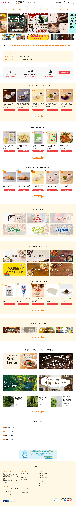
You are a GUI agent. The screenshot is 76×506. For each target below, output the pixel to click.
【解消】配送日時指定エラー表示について (27, 59)
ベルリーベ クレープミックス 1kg (8, 299)
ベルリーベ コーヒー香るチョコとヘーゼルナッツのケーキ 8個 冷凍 (23, 104)
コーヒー (51, 45)
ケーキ (14, 45)
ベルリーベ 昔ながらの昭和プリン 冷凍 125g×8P (38, 299)
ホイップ (68, 45)
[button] (17, 6)
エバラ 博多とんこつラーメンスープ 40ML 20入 (52, 146)
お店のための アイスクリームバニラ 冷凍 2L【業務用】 (52, 299)
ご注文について (23, 475)
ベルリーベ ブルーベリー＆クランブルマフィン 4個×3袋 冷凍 (66, 104)
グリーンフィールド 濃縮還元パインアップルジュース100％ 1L (9, 146)
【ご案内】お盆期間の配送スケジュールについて (28, 53)
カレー (45, 45)
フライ (19, 45)
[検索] (43, 2)
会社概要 (40, 483)
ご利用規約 (41, 475)
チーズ (40, 45)
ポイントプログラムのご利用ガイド (27, 485)
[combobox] (35, 2)
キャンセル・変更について (25, 481)
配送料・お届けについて (25, 477)
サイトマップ (41, 485)
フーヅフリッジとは (42, 481)
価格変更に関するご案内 (24, 56)
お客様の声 (23, 490)
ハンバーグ (25, 45)
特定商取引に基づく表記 (43, 473)
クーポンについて (24, 483)
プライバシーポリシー (43, 477)
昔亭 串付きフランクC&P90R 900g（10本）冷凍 (65, 146)
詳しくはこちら (5, 482)
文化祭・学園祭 (33, 45)
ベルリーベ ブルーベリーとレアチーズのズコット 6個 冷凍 (52, 186)
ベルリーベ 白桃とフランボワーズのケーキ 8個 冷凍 (38, 104)
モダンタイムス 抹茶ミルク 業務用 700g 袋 (38, 146)
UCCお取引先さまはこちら (25, 492)
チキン (62, 45)
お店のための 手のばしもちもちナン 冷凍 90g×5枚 (23, 146)
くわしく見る (17, 404)
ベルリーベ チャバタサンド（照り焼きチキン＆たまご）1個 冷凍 (23, 186)
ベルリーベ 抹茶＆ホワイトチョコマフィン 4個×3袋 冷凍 (52, 104)
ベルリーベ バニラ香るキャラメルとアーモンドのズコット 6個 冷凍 (9, 104)
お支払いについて (24, 479)
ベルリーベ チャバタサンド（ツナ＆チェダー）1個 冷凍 (9, 186)
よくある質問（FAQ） (24, 488)
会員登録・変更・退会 (24, 473)
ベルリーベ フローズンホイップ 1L (23, 299)
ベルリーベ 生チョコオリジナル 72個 (66, 299)
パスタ (57, 45)
